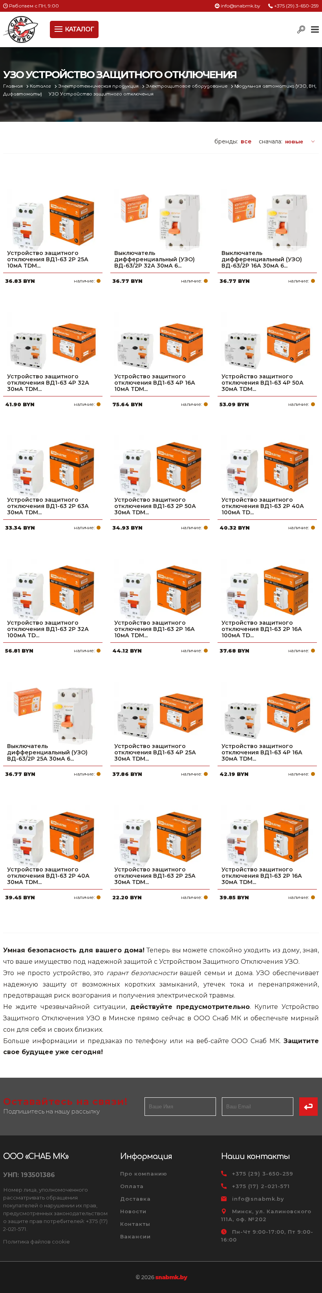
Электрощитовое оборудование (187, 86)
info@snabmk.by (240, 6)
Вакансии (135, 1236)
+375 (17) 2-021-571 (261, 1186)
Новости (133, 1211)
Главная (13, 86)
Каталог (41, 86)
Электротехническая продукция (99, 86)
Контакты (135, 1224)
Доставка (135, 1199)
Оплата (132, 1186)
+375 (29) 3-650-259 (296, 6)
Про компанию (143, 1173)
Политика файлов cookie (36, 1241)
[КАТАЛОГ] (59, 28)
